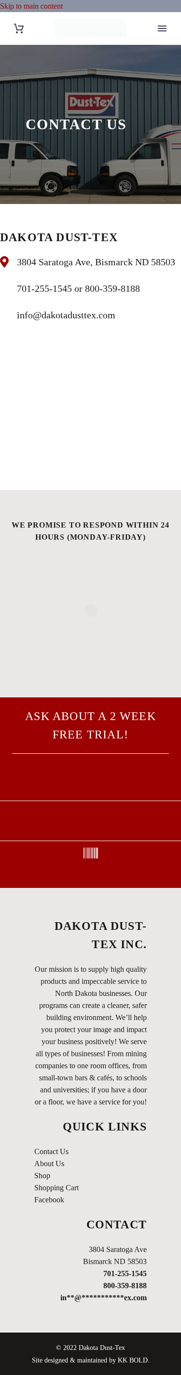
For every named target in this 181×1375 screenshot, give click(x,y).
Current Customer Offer (90, 869)
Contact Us (51, 1151)
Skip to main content (31, 6)
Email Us (90, 829)
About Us (49, 1163)
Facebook (49, 1200)
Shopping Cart (56, 1188)
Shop (42, 1175)
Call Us (90, 789)
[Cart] (19, 29)
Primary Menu (162, 28)
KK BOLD (133, 1360)
